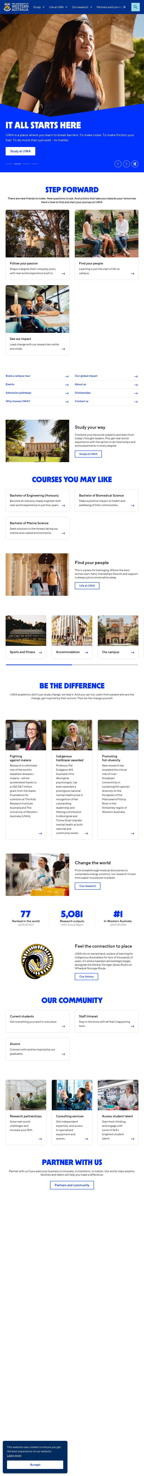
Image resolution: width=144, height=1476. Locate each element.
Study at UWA (17, 164)
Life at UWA (56, 7)
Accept (35, 1465)
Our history (86, 977)
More (124, 7)
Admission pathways (18, 393)
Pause (134, 163)
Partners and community (112, 7)
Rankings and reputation (27, 151)
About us (80, 384)
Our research (80, 7)
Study (37, 7)
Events (10, 384)
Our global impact (86, 376)
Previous (118, 163)
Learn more (14, 1456)
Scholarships (83, 393)
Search (135, 7)
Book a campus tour (18, 376)
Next (126, 163)
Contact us (81, 401)
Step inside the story (9, 164)
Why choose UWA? (18, 401)
